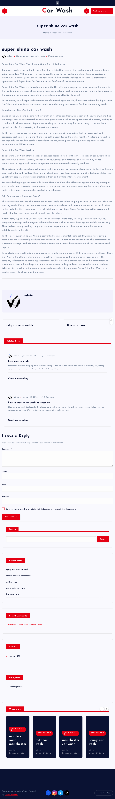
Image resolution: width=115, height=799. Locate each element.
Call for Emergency (102, 11)
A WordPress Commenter (17, 625)
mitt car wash (12, 582)
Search (12, 529)
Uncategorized (22, 56)
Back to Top (105, 793)
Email (5, 484)
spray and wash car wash (17, 569)
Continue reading (18, 378)
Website (5, 496)
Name (5, 471)
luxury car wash (13, 594)
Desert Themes (11, 794)
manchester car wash (15, 588)
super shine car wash (62, 33)
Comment (7, 449)
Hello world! (36, 625)
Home (46, 33)
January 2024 (16, 656)
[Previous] (102, 709)
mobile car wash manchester (18, 576)
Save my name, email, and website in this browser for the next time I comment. (40, 509)
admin (10, 56)
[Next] (106, 709)
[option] (17, 737)
